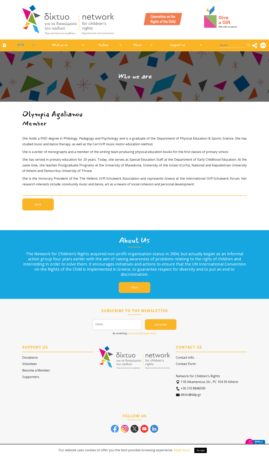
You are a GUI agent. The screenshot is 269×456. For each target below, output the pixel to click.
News (138, 44)
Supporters (30, 377)
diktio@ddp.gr (190, 394)
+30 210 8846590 (192, 388)
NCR (20, 44)
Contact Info (185, 357)
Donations (30, 357)
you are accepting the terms (141, 333)
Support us (177, 44)
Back (38, 204)
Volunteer (29, 364)
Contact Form (186, 364)
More (134, 287)
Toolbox (103, 44)
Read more (182, 450)
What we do (60, 44)
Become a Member (36, 370)
